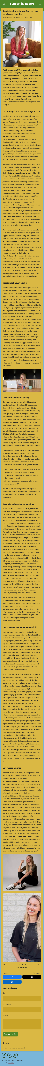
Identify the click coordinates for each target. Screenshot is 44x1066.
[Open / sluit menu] (39, 4)
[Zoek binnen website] (4, 4)
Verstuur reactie (10, 1034)
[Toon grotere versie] (22, 44)
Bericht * (6, 1016)
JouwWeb (11, 1063)
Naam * (5, 993)
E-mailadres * (8, 1004)
